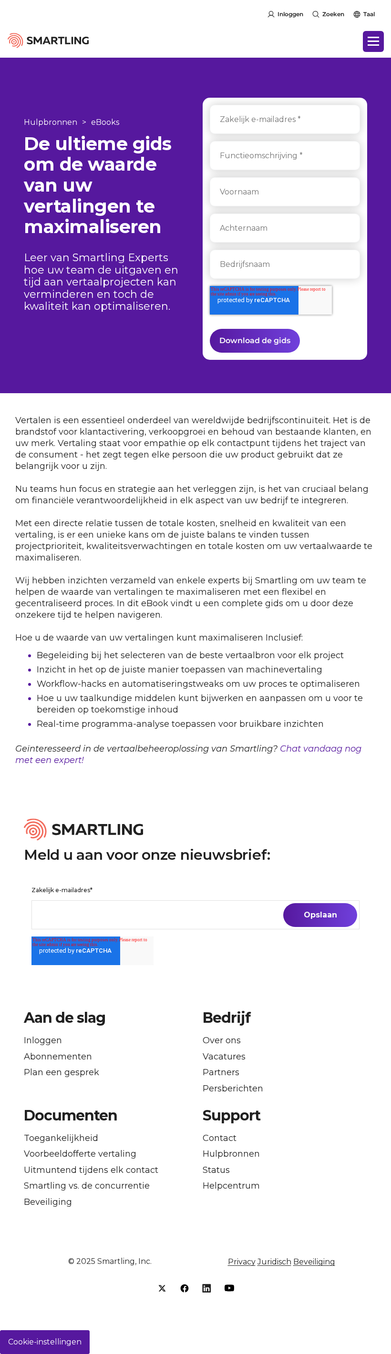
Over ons (222, 1041)
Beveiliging (48, 1202)
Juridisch (274, 1261)
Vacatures (224, 1057)
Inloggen (290, 14)
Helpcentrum (231, 1186)
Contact (220, 1138)
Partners (221, 1073)
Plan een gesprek (61, 1073)
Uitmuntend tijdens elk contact (91, 1170)
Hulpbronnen (231, 1154)
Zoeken (333, 14)
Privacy (242, 1261)
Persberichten (233, 1089)
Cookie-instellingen (45, 1341)
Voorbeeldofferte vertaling (80, 1154)
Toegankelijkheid (61, 1138)
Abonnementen (58, 1057)
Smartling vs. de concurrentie (87, 1186)
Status (216, 1170)
